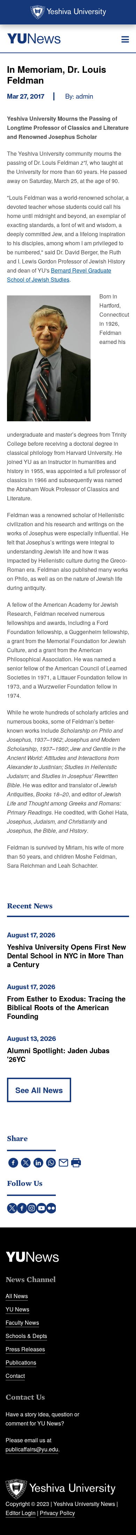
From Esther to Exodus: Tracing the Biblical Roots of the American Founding (66, 1007)
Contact (15, 1376)
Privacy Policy (57, 1513)
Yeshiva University (68, 12)
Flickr (51, 1208)
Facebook (22, 1208)
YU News (17, 1309)
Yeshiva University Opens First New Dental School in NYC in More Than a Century (66, 955)
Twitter (12, 1208)
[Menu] (125, 39)
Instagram (32, 1208)
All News (17, 1296)
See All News (39, 1090)
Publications (21, 1362)
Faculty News (22, 1322)
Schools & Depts (26, 1336)
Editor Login (21, 1513)
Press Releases (25, 1349)
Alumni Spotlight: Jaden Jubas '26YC (58, 1054)
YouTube (41, 1208)
